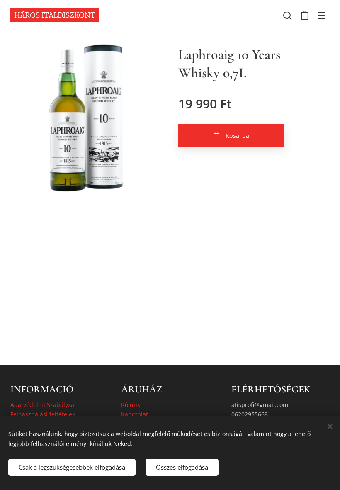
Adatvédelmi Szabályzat (43, 405)
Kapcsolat (134, 414)
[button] (287, 15)
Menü (321, 15)
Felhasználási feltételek (42, 414)
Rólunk (130, 405)
